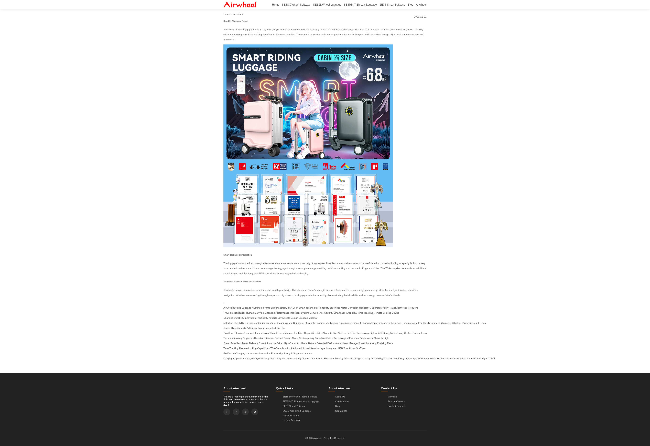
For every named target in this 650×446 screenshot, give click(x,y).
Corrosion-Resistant (358, 307)
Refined (249, 323)
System (342, 333)
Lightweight (376, 333)
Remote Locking (382, 312)
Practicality (262, 317)
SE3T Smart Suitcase (392, 4)
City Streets (284, 317)
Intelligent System (299, 312)
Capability (446, 323)
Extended (322, 343)
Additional (252, 328)
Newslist (237, 14)
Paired (273, 333)
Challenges (332, 323)
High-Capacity (238, 328)
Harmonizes (383, 323)
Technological (262, 333)
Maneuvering (285, 323)
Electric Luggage (242, 307)
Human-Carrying (255, 312)
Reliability (239, 323)
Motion (272, 343)
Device (231, 353)
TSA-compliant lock (395, 268)
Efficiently (310, 323)
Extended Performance (277, 312)
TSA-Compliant (278, 348)
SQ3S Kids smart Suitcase (297, 410)
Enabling (298, 333)
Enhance (365, 323)
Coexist (274, 323)
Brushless (236, 343)
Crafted (408, 333)
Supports (435, 323)
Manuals (392, 396)
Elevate (239, 333)
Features (320, 323)
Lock (289, 348)
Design (294, 317)
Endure (417, 333)
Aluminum (430, 358)
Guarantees (345, 323)
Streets (319, 358)
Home (275, 4)
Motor (245, 343)
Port (345, 348)
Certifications (342, 401)
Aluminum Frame (261, 307)
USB (340, 348)
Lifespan (303, 317)
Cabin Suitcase (291, 415)
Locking (252, 348)
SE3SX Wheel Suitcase (296, 4)
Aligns (373, 323)
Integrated (270, 328)
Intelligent (249, 358)
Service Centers (396, 401)
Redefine (351, 333)
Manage (289, 333)
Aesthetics (327, 338)
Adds (319, 333)
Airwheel (421, 4)
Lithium (304, 343)
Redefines (298, 323)
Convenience (317, 312)
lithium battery (417, 263)
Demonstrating (410, 323)
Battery (312, 343)
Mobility (384, 307)
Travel (318, 338)
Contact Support (396, 406)
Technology (363, 333)
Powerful (466, 323)
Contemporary (261, 323)
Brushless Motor (338, 307)
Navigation (239, 312)
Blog (410, 4)
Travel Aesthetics (398, 307)
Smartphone (365, 343)
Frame (440, 358)
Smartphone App (343, 312)
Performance (334, 343)
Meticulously (397, 333)
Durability (239, 317)
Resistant (259, 338)
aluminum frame (296, 29)
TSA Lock (293, 307)
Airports (273, 317)
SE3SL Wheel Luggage (327, 4)
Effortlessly (424, 323)
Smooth (476, 323)
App (374, 343)
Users (281, 333)
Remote (243, 348)
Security (328, 312)
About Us (340, 396)
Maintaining (236, 338)
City (313, 358)
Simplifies (396, 323)
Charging (240, 353)
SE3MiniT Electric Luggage (360, 4)
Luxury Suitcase (291, 420)
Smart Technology (308, 307)
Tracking (234, 348)
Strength (327, 333)
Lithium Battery (279, 307)
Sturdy (386, 333)
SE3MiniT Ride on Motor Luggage (301, 401)
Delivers (253, 343)
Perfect (356, 323)
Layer (261, 328)
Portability (324, 307)
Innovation (250, 317)
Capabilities (310, 333)
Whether (456, 323)
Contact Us (341, 410)
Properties (248, 338)
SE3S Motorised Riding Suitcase (300, 396)
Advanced (248, 333)
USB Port (375, 307)
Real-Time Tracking (362, 312)
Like (335, 333)
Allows (230, 333)
